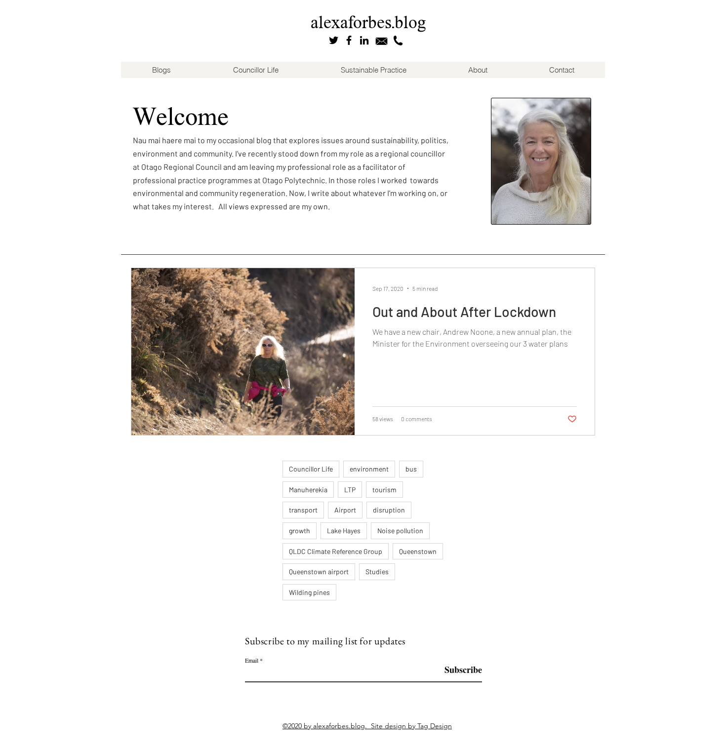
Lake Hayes (344, 530)
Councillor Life (311, 469)
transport (303, 510)
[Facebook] (349, 40)
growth (299, 530)
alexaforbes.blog (368, 22)
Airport (345, 510)
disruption (389, 510)
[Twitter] (333, 40)
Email (251, 660)
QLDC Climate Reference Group (335, 551)
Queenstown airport (319, 571)
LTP (350, 489)
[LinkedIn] (364, 40)
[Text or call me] (398, 40)
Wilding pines (309, 592)
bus (411, 469)
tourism (384, 489)
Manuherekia (308, 489)
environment (369, 469)
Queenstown (418, 551)
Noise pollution (400, 530)
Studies (377, 571)
